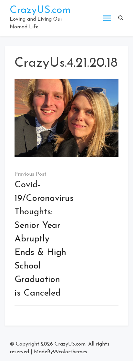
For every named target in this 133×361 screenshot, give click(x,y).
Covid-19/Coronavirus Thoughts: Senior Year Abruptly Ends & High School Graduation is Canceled (44, 239)
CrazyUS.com (40, 10)
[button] (120, 18)
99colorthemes (70, 352)
